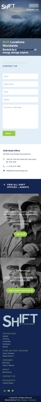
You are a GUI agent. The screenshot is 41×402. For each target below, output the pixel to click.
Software (6, 344)
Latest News (8, 383)
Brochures (7, 372)
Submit (8, 133)
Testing (6, 338)
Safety (5, 336)
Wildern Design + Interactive (26, 400)
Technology (9, 333)
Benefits (6, 362)
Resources (9, 380)
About (6, 369)
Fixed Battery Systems (15, 350)
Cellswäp (7, 341)
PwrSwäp (8, 360)
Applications (8, 356)
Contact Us (9, 376)
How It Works (8, 365)
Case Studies (8, 353)
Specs (5, 346)
